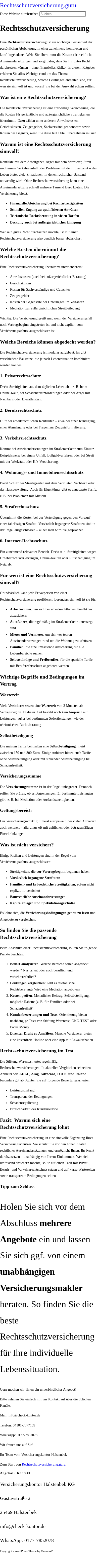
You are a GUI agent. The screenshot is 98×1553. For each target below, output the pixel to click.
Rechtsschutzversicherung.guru (38, 5)
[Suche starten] (88, 15)
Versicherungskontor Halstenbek (44, 1455)
